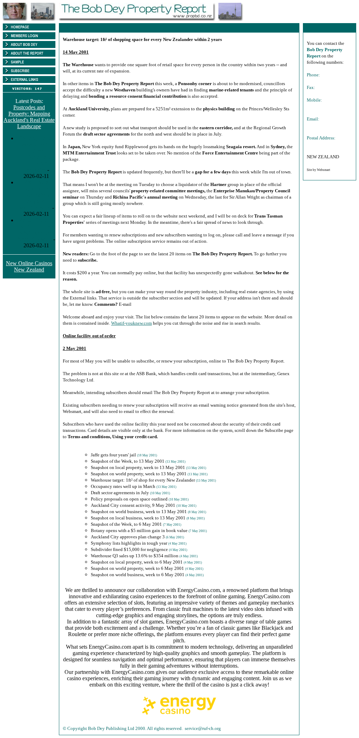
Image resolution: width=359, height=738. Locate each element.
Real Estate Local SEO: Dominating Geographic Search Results (34, 195)
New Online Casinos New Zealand (29, 266)
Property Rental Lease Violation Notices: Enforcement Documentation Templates (36, 154)
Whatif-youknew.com (131, 323)
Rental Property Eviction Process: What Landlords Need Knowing (36, 229)
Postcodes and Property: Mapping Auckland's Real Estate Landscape (29, 116)
